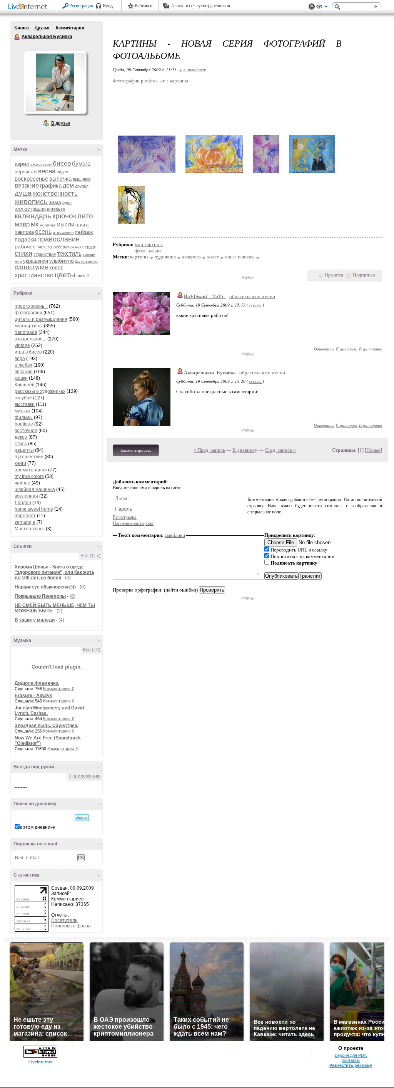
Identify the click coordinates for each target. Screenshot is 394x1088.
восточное (26, 430)
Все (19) (91, 649)
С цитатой (346, 349)
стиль (21, 443)
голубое (23, 398)
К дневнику (244, 450)
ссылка (255, 305)
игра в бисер (28, 352)
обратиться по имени (252, 296)
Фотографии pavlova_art (139, 81)
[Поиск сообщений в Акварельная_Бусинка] (82, 817)
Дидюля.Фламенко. (37, 683)
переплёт (25, 515)
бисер (62, 163)
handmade (26, 332)
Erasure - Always (33, 695)
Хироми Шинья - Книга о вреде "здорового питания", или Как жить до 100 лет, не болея (54, 572)
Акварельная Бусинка (17, 37)
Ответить (324, 349)
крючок (64, 216)
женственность (55, 193)
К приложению (84, 776)
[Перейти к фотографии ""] (146, 173)
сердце (89, 247)
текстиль (69, 253)
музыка (22, 411)
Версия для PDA (351, 1055)
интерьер (56, 209)
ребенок (61, 247)
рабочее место (33, 246)
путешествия (29, 456)
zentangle (25, 522)
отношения (63, 232)
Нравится (334, 275)
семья (75, 247)
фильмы (24, 417)
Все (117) (90, 555)
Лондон (23, 502)
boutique (24, 424)
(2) (59, 611)
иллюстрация (30, 209)
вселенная (26, 496)
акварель (191, 257)
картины (179, 81)
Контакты (351, 1060)
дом (68, 185)
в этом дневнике (37, 827)
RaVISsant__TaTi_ (205, 296)
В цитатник (370, 349)
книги (20, 463)
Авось (177, 5)
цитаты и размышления (41, 319)
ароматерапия (31, 470)
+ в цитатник (192, 69)
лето (85, 216)
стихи (23, 253)
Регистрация (81, 5)
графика (51, 185)
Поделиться (364, 275)
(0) (68, 577)
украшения (35, 261)
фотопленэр (86, 261)
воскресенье (31, 178)
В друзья (60, 123)
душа (23, 193)
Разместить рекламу (350, 1065)
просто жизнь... (31, 306)
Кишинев (24, 384)
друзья (81, 186)
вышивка (81, 179)
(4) (61, 620)
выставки (25, 404)
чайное (22, 483)
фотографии (28, 312)
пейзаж (84, 232)
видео (62, 171)
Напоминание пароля (133, 523)
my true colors (29, 476)
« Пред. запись (209, 450)
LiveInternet (29, 7)
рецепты (24, 450)
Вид (322, 8)
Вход (108, 5)
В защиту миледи (35, 620)
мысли (65, 224)
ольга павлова (240, 257)
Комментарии (69, 27)
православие (58, 239)
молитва (47, 225)
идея (67, 202)
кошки (21, 378)
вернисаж (26, 171)
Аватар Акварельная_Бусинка (55, 82)
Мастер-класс (30, 528)
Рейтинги (143, 5)
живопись (31, 202)
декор (21, 437)
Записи (21, 27)
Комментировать (135, 450)
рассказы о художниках (40, 391)
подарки (25, 239)
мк (34, 224)
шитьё (83, 275)
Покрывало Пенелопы (40, 596)
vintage (22, 345)
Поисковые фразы (71, 926)
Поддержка (312, 6)
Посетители (64, 920)
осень (43, 231)
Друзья (42, 27)
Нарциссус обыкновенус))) (46, 587)
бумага (81, 163)
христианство (34, 275)
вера (20, 358)
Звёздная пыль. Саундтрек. (46, 725)
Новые (373, 450)
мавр (22, 224)
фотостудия (31, 267)
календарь (33, 216)
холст (56, 267)
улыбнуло (61, 261)
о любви (23, 365)
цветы (65, 275)
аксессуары (41, 164)
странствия (44, 254)
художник (165, 257)
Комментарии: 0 (58, 688)
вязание (27, 185)
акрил (22, 164)
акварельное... (30, 339)
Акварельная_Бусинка (210, 373)
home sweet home (34, 509)
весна (46, 171)
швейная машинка (35, 489)
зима (55, 202)
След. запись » (280, 450)
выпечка (60, 178)
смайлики (175, 535)
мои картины (29, 326)
